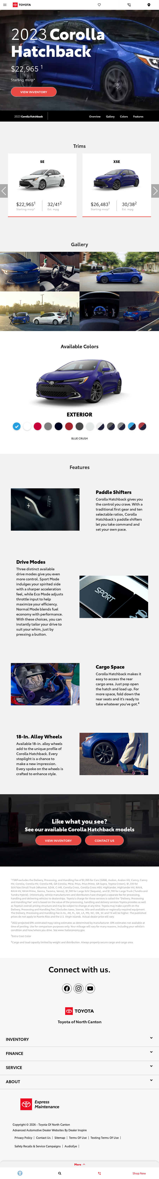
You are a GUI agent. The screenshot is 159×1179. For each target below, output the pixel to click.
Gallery (110, 116)
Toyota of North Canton (54, 1124)
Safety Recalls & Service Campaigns (38, 1146)
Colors (124, 116)
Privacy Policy (23, 1138)
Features (138, 116)
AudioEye (71, 1146)
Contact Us (104, 840)
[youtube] (90, 988)
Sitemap (59, 1138)
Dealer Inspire (77, 1130)
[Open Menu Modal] (5, 5)
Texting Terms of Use (105, 1138)
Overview (95, 116)
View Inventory (33, 91)
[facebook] (67, 988)
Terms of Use (78, 1138)
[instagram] (78, 988)
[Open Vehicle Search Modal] (60, 1173)
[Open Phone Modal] (129, 5)
